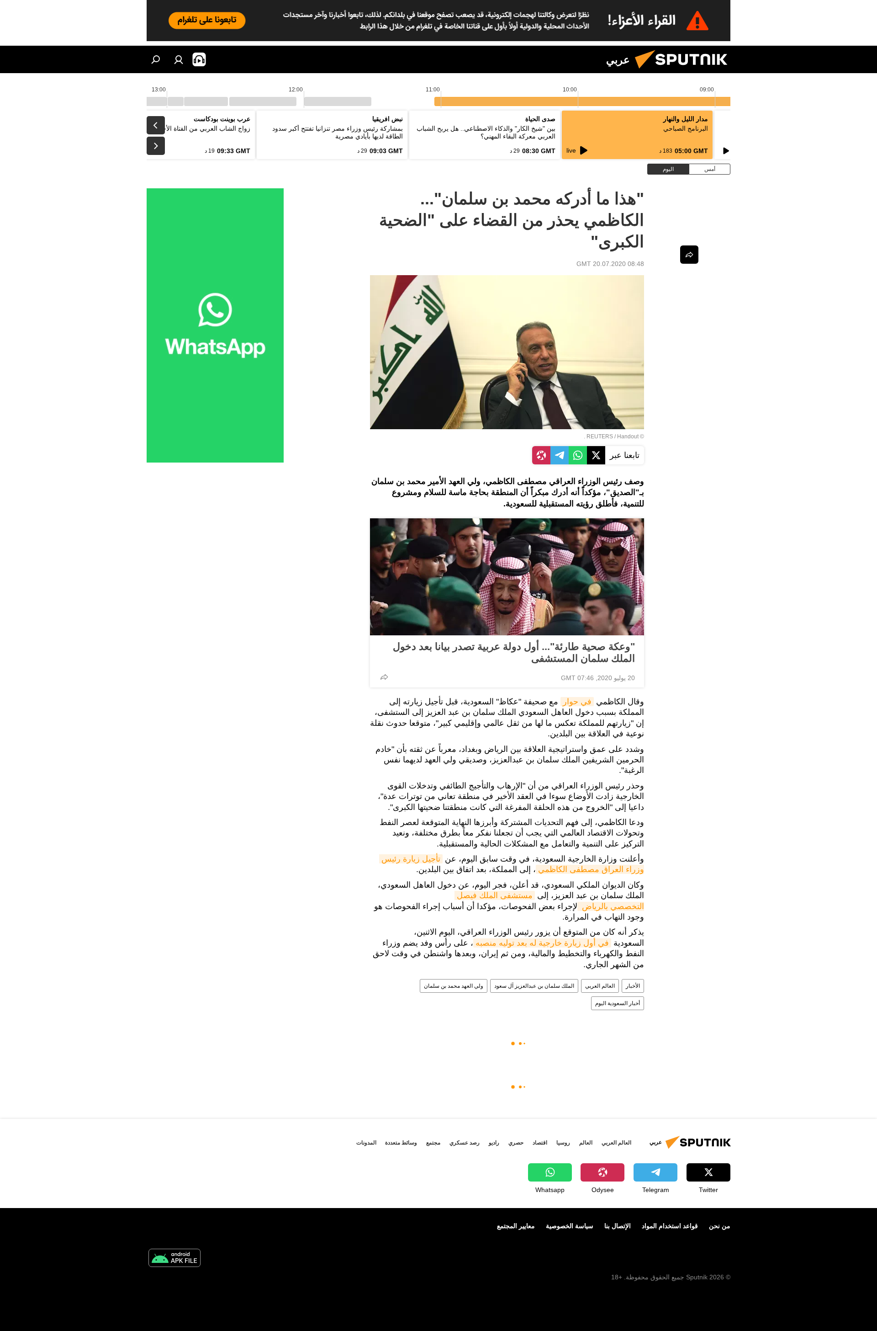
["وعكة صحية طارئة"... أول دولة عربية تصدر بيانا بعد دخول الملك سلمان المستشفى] (507, 576)
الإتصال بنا (617, 1226)
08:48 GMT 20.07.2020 (610, 263)
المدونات (366, 1142)
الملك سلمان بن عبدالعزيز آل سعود (534, 986)
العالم (585, 1142)
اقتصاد (540, 1142)
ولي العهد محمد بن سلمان (453, 986)
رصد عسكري (464, 1142)
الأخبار (633, 986)
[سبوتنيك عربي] (685, 71)
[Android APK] (174, 1259)
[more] (384, 677)
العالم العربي (600, 986)
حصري (515, 1142)
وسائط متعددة (401, 1142)
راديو (494, 1142)
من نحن (719, 1226)
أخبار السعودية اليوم (617, 1003)
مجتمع (433, 1142)
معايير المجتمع (516, 1226)
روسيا (563, 1142)
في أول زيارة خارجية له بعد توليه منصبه (542, 943)
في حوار (577, 701)
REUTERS (599, 436)
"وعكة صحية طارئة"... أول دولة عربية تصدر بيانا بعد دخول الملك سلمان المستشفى (514, 652)
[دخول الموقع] (178, 59)
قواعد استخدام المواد (670, 1226)
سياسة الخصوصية (569, 1226)
